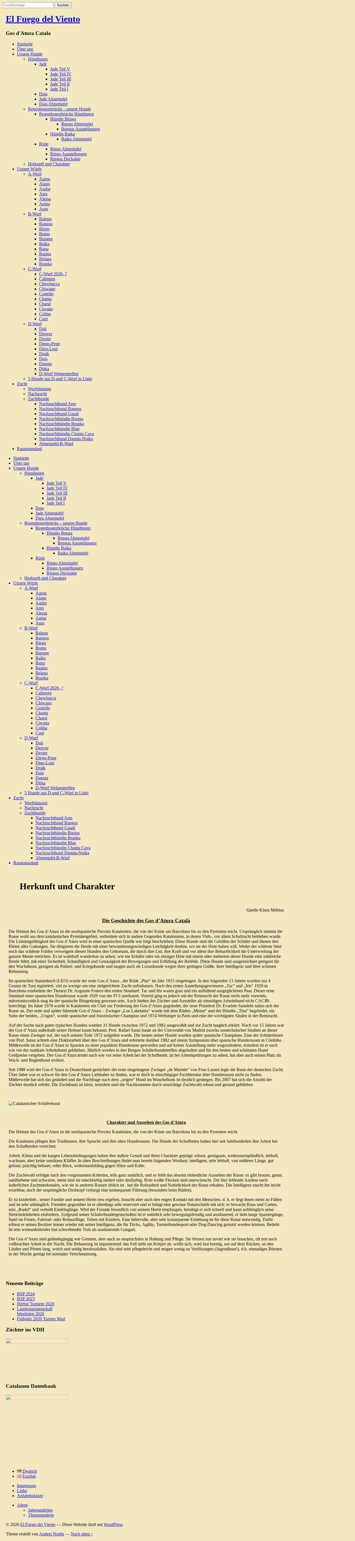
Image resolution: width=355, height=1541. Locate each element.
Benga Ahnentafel (77, 124)
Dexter (45, 338)
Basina (45, 253)
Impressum (26, 1485)
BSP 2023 (26, 1298)
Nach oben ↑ (82, 1534)
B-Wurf (34, 213)
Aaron (44, 179)
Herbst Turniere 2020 (35, 1303)
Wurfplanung (39, 388)
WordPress (113, 1524)
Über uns (25, 49)
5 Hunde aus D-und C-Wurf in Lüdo (60, 378)
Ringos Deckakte (65, 159)
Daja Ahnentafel (53, 104)
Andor (44, 189)
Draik (44, 353)
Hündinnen (38, 59)
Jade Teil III (60, 79)
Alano (44, 184)
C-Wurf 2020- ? (53, 273)
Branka (45, 263)
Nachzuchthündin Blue (59, 428)
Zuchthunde (38, 398)
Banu (44, 248)
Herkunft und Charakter (49, 164)
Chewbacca (49, 283)
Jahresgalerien (40, 1510)
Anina (44, 204)
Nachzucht (37, 393)
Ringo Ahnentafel (65, 149)
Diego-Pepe (49, 343)
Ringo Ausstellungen (68, 154)
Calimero (47, 278)
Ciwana (46, 308)
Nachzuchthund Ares (57, 403)
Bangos (45, 223)
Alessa (45, 199)
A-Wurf (35, 174)
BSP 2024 (26, 1293)
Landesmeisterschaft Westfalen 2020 (34, 1311)
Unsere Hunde (29, 54)
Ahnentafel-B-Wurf (56, 443)
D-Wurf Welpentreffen (58, 373)
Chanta (45, 298)
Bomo (44, 233)
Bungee (46, 238)
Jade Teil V (60, 69)
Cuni (43, 318)
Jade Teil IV (61, 74)
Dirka (44, 368)
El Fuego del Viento (43, 19)
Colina (45, 313)
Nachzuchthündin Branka (61, 423)
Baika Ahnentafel (76, 139)
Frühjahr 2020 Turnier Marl (41, 1318)
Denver (45, 333)
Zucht (22, 383)
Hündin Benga (63, 119)
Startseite (25, 44)
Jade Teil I (59, 89)
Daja (43, 94)
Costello (46, 293)
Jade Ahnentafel (53, 99)
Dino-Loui (48, 348)
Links (22, 1490)
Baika (44, 243)
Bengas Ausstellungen (80, 129)
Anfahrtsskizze (30, 1495)
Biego (44, 228)
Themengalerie (41, 1515)
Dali (43, 328)
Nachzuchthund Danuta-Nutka (66, 438)
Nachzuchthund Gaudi (59, 413)
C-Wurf (34, 268)
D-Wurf (35, 323)
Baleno (45, 218)
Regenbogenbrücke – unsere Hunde (59, 109)
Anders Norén (51, 1534)
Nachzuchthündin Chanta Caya (66, 433)
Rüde (44, 144)
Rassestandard (29, 448)
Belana (45, 258)
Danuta (45, 363)
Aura (43, 209)
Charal (45, 303)
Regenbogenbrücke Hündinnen (66, 114)
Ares (43, 194)
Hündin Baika (62, 134)
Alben (22, 1505)
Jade (43, 64)
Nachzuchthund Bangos (60, 408)
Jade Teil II (60, 84)
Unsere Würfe (29, 169)
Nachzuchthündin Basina (61, 418)
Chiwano (47, 288)
